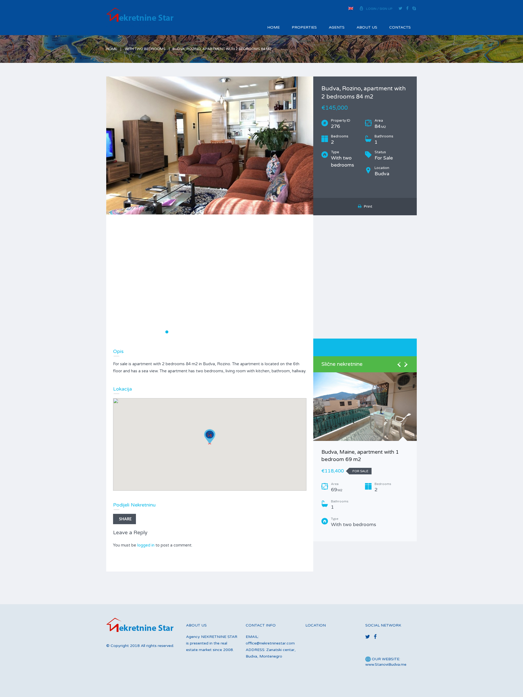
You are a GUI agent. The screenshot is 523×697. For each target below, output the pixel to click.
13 (218, 331)
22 (269, 331)
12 (212, 331)
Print (366, 206)
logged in (145, 545)
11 (206, 331)
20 (258, 331)
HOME (273, 27)
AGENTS (337, 27)
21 (264, 331)
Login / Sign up (379, 9)
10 (201, 331)
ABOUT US (367, 27)
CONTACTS (400, 27)
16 (235, 331)
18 (246, 331)
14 (224, 331)
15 (229, 331)
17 (241, 331)
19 (252, 331)
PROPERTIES (304, 27)
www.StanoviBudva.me (385, 664)
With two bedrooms (145, 49)
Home (111, 49)
